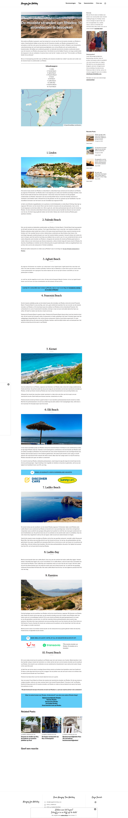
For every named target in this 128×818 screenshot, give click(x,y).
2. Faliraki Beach (51, 71)
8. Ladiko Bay (51, 82)
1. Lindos (51, 69)
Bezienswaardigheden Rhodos (51, 698)
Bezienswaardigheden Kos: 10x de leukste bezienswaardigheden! (72, 738)
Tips (79, 3)
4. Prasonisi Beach (52, 75)
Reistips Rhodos (52, 699)
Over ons (99, 3)
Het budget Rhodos (51, 703)
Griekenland (30, 734)
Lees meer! (89, 143)
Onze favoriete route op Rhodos (51, 705)
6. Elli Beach (51, 78)
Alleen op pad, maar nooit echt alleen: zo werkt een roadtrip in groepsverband (100, 137)
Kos (34, 734)
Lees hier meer (98, 28)
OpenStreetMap (69, 125)
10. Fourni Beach (51, 86)
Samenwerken (88, 3)
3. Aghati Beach (51, 73)
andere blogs (64, 815)
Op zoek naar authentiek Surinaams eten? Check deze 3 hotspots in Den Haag (101, 174)
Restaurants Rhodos (51, 701)
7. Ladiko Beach (51, 80)
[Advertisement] (51, 139)
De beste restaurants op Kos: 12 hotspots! (50, 737)
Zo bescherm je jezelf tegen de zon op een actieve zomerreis (100, 149)
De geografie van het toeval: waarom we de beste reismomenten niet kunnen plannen (100, 161)
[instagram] (105, 3)
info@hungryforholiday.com (93, 74)
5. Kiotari (51, 77)
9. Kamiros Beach (51, 84)
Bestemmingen (71, 3)
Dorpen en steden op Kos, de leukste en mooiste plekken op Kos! (30, 738)
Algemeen (23, 734)
